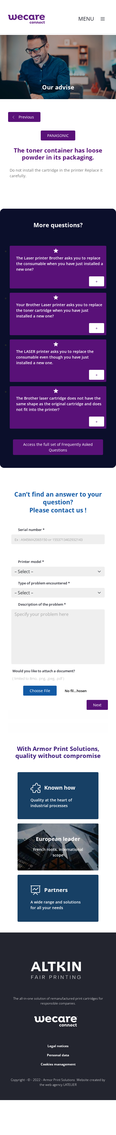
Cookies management (58, 1064)
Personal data (58, 1055)
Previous (26, 117)
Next (97, 704)
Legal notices (58, 1046)
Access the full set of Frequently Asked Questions (58, 447)
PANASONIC (58, 135)
